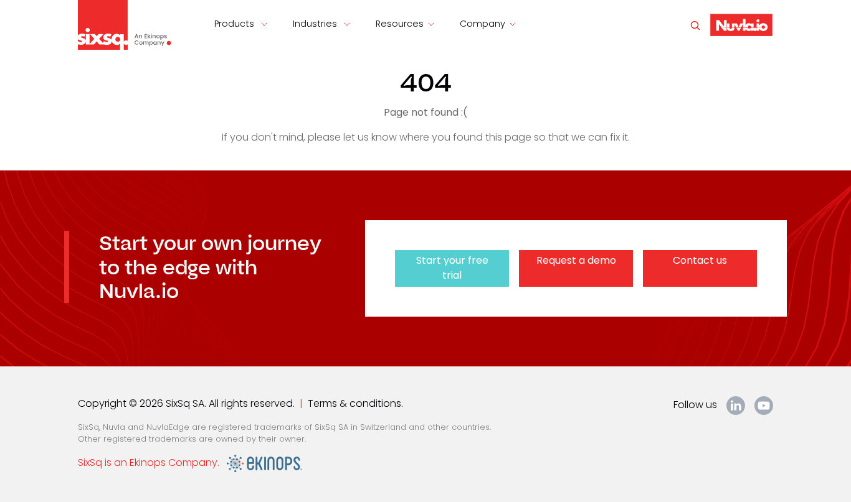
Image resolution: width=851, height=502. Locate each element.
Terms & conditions (354, 403)
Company (482, 23)
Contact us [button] (700, 260)
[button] (741, 24)
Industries (316, 23)
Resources (400, 23)
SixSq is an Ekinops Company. (152, 462)
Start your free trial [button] (452, 267)
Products (235, 23)
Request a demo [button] (576, 260)
